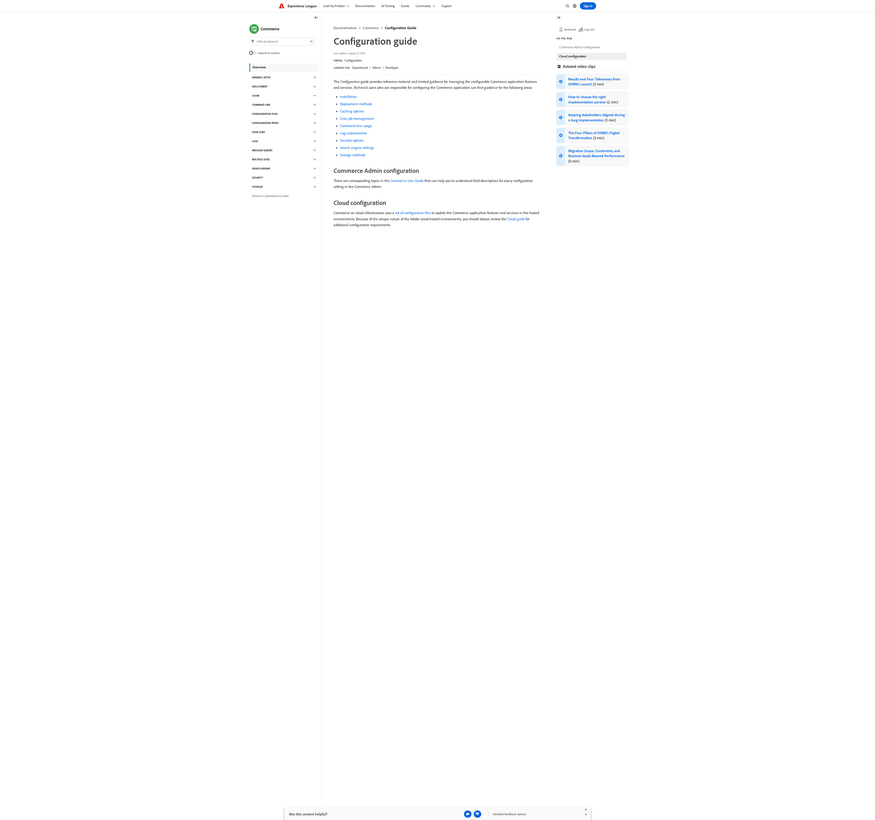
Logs (255, 141)
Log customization (353, 133)
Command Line (261, 104)
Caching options (352, 111)
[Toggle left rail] (316, 17)
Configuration (353, 60)
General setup (261, 77)
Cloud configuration (572, 56)
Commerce (371, 28)
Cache (255, 95)
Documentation (345, 28)
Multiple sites (261, 159)
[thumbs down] (477, 814)
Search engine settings (357, 147)
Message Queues (262, 150)
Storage (257, 186)
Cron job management (357, 118)
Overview (259, 67)
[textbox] (282, 41)
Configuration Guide (400, 28)
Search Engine (261, 168)
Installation (348, 96)
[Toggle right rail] (559, 17)
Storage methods (352, 155)
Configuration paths (265, 123)
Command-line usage (356, 125)
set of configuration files (413, 212)
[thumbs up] (467, 814)
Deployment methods (356, 104)
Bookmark (570, 29)
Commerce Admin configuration (579, 47)
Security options (352, 140)
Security (257, 177)
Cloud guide (516, 219)
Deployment (260, 86)
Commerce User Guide (407, 180)
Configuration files (265, 113)
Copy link (589, 29)
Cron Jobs (258, 132)
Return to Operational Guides (270, 196)
